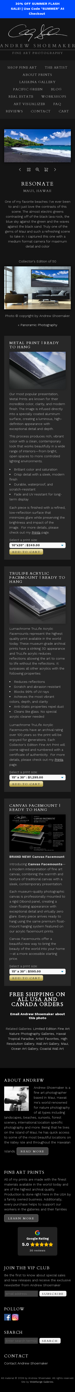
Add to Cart (26, 552)
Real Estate (21, 96)
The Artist (56, 67)
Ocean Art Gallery (24, 1049)
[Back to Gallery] (28, 171)
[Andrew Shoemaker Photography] (37, 51)
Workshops (53, 96)
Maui (64, 1044)
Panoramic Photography (38, 325)
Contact (41, 111)
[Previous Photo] (20, 171)
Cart (64, 111)
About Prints (37, 75)
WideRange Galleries (41, 1381)
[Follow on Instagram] (15, 1318)
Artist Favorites (47, 1039)
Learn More (21, 1218)
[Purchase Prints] (46, 171)
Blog (56, 89)
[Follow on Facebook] (7, 1318)
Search (50, 1341)
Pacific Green (28, 89)
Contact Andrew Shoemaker (26, 1363)
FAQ (57, 104)
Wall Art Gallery (47, 1044)
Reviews (14, 111)
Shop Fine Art (22, 67)
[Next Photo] (55, 171)
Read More (32, 1151)
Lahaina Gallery (37, 82)
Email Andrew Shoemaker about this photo (37, 1016)
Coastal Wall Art (52, 1049)
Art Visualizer (29, 104)
